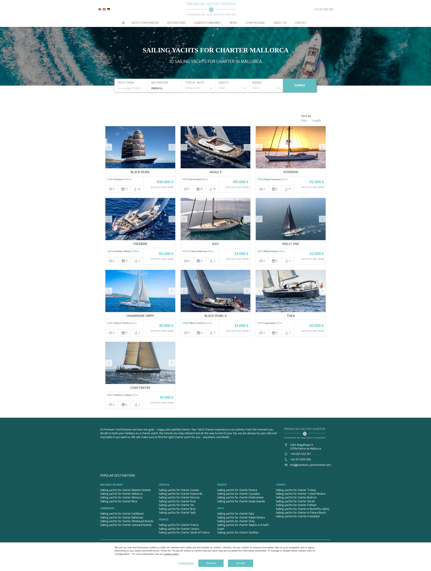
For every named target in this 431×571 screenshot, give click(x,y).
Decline (211, 563)
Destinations (176, 23)
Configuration (186, 563)
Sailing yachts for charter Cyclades (238, 494)
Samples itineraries (207, 23)
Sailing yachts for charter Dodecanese (240, 497)
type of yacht (195, 83)
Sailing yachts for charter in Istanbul (298, 516)
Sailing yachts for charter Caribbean (122, 513)
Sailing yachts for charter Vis (176, 505)
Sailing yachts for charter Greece (237, 490)
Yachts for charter (145, 23)
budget (257, 83)
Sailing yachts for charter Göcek (295, 501)
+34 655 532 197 (300, 454)
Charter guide (255, 23)
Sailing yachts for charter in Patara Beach (301, 512)
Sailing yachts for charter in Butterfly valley (302, 509)
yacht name (126, 83)
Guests (223, 83)
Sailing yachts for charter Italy (235, 513)
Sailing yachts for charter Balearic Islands (125, 490)
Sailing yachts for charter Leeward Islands (126, 525)
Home (123, 23)
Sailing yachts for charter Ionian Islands (241, 501)
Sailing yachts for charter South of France (184, 532)
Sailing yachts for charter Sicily (236, 521)
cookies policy (171, 554)
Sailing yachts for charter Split (177, 512)
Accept (241, 563)
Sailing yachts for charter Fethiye (296, 505)
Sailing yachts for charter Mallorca (121, 494)
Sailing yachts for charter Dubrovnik (180, 494)
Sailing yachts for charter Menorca (121, 497)
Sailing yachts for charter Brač (177, 509)
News (233, 23)
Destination (159, 83)
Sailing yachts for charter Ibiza (118, 501)
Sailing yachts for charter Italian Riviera (241, 517)
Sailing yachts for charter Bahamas (121, 517)
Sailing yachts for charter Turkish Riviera (300, 494)
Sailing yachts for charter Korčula (179, 497)
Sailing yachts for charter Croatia (179, 490)
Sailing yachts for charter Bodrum (296, 497)
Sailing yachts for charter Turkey (296, 490)
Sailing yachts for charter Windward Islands (126, 521)
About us (280, 23)
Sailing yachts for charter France (179, 525)
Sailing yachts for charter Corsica (179, 529)
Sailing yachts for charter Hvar (177, 501)
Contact (301, 23)
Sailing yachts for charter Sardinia (237, 532)
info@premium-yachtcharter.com (310, 465)
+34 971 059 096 (323, 9)
